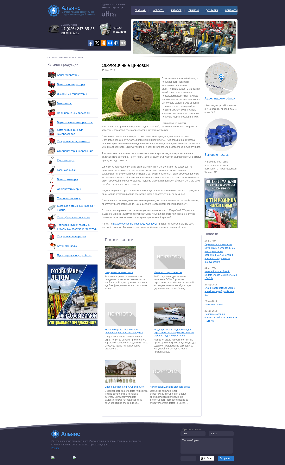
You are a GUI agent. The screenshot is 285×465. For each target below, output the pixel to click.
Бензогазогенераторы (71, 84)
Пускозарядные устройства (74, 255)
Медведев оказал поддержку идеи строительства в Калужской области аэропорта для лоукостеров (174, 332)
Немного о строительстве (168, 272)
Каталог (176, 10)
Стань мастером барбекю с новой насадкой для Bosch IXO (220, 291)
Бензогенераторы (68, 74)
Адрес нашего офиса (220, 98)
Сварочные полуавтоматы (73, 141)
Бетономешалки (67, 245)
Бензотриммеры (67, 179)
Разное (55, 448)
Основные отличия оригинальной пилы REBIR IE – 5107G (221, 317)
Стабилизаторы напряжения (75, 150)
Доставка (212, 10)
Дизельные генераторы (72, 93)
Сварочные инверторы (71, 236)
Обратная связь (70, 32)
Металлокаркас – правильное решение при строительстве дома (124, 331)
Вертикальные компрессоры (75, 122)
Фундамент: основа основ (119, 272)
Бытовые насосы (217, 154)
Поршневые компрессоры (73, 112)
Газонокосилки (66, 169)
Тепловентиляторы (69, 198)
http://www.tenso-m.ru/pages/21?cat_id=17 (134, 223)
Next (137, 38)
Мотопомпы (64, 103)
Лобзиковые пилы (214, 304)
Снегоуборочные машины (73, 217)
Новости (158, 10)
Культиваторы (65, 160)
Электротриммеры (69, 188)
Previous (232, 38)
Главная (140, 10)
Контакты (231, 10)
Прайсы (193, 10)
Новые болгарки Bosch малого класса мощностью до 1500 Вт (221, 275)
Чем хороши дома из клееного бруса (170, 386)
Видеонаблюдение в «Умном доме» (124, 386)
